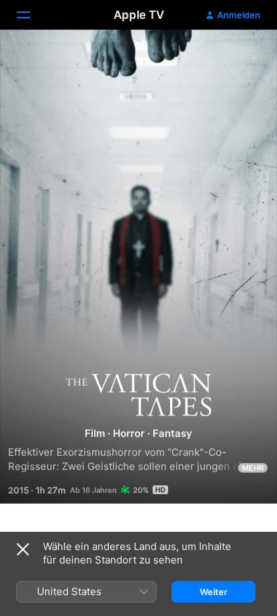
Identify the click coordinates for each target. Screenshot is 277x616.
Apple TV (139, 15)
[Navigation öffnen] (31, 15)
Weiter (213, 591)
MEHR (253, 468)
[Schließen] (23, 549)
